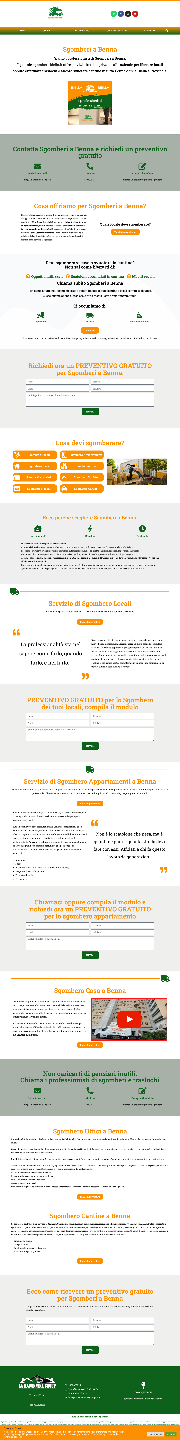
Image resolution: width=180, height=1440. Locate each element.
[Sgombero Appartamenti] (64, 455)
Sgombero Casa (39, 466)
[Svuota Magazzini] (17, 477)
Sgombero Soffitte (86, 477)
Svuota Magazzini (39, 477)
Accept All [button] (171, 1434)
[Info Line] (90, 166)
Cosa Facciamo (115, 30)
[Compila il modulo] (142, 166)
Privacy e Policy (37, 1395)
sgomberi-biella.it (48, 64)
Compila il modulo (142, 173)
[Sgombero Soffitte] (64, 477)
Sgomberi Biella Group (74, 1234)
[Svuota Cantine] (64, 466)
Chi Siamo (48, 30)
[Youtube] (135, 14)
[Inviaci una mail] (37, 166)
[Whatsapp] (114, 14)
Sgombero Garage (85, 488)
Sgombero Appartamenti (85, 455)
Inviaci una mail (37, 173)
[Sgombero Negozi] (17, 488)
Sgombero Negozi (38, 488)
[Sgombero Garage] (64, 488)
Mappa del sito (37, 1404)
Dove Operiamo (80, 30)
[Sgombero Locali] (17, 455)
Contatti (149, 30)
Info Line (90, 173)
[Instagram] (128, 14)
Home (22, 30)
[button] (166, 30)
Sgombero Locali (39, 455)
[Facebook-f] (121, 14)
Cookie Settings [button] (155, 1434)
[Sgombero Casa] (17, 466)
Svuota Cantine (86, 466)
